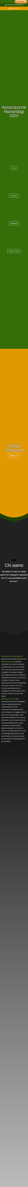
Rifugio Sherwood (7, 662)
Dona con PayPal (20, 1)
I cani (14, 168)
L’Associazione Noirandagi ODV (12, 656)
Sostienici (14, 196)
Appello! (14, 455)
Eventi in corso (14, 251)
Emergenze (14, 223)
